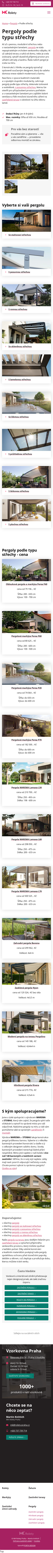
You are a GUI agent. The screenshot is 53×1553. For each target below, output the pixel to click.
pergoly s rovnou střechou (25, 1232)
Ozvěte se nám (9, 1168)
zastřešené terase (10, 99)
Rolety (5, 1488)
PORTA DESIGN (30, 1545)
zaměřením (36, 1129)
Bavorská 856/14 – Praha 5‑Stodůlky (27, 1357)
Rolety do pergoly (26, 1299)
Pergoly (13, 23)
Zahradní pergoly (36, 1519)
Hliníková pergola (26, 1306)
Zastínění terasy (26, 1293)
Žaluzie (32, 1488)
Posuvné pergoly (25, 1318)
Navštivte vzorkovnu (42, 3)
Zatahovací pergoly (26, 1312)
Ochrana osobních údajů (22, 1541)
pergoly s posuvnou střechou (26, 1229)
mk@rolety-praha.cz (20, 1425)
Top (2, 1551)
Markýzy (6, 1497)
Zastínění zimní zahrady (9, 1507)
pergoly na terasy (15, 1239)
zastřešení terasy (10, 1242)
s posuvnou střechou (25, 87)
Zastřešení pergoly (37, 1523)
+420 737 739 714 (12, 2)
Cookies (37, 1541)
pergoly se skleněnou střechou (27, 1235)
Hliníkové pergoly (36, 1515)
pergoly (15, 1223)
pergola (32, 47)
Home (5, 23)
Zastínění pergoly (26, 1287)
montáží (6, 1132)
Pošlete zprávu (17, 1437)
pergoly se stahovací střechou (26, 1226)
